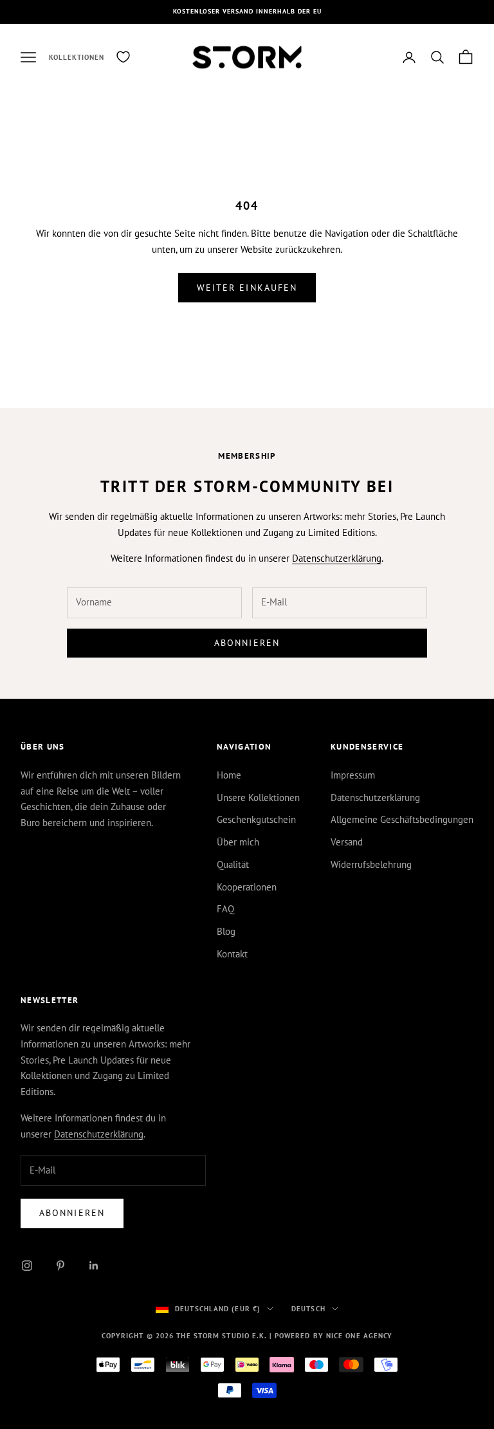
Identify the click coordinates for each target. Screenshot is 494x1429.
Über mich (238, 842)
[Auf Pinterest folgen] (60, 1265)
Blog (226, 931)
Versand (347, 842)
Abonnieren (247, 643)
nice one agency (359, 1335)
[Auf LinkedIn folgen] (93, 1265)
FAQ (225, 909)
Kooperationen (247, 887)
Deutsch (308, 1308)
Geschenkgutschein (256, 819)
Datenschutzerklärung (336, 558)
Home (229, 775)
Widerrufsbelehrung (371, 864)
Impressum (353, 775)
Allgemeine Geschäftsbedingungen (402, 819)
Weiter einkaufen (247, 287)
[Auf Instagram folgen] (27, 1265)
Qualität (233, 864)
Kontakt (232, 954)
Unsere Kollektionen (258, 797)
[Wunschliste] (123, 57)
